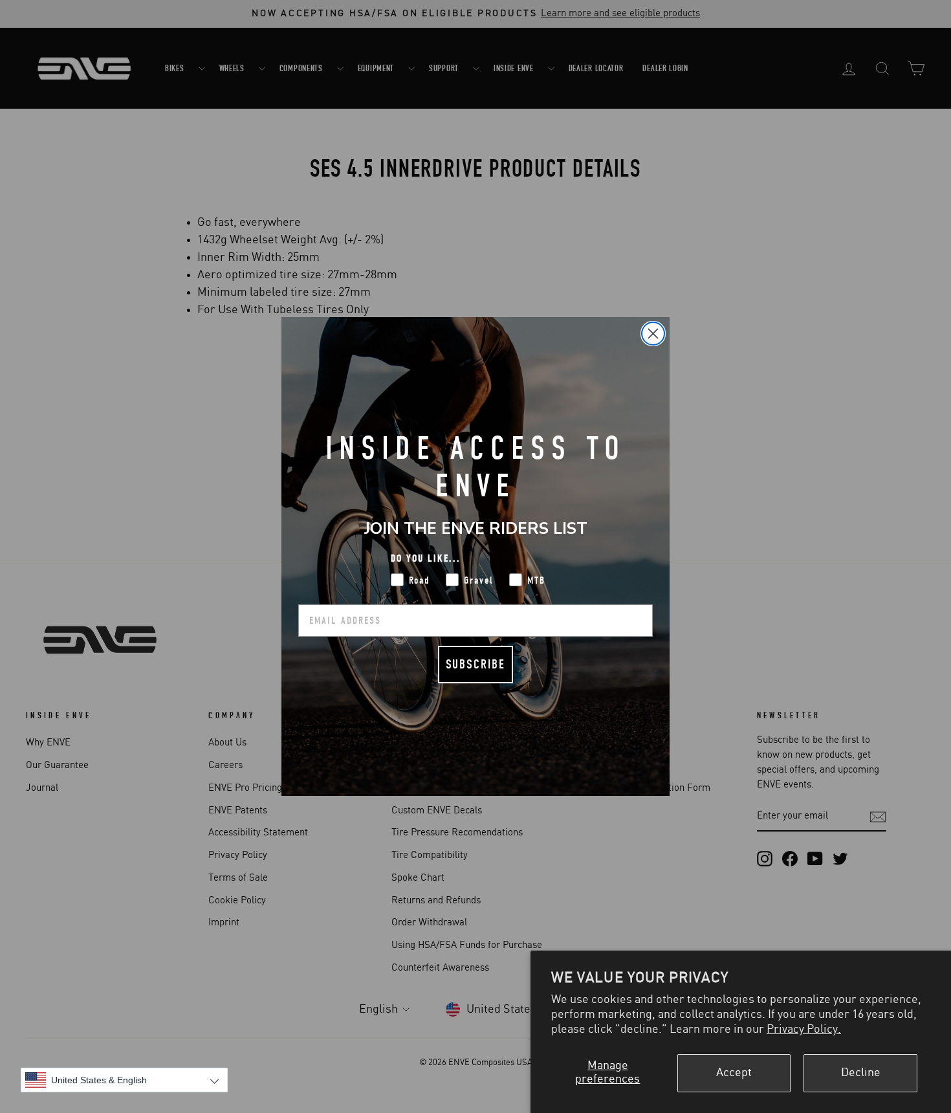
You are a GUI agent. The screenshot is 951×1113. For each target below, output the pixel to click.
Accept (734, 1073)
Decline (860, 1073)
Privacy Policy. (804, 1029)
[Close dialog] (653, 333)
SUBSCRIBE (475, 664)
